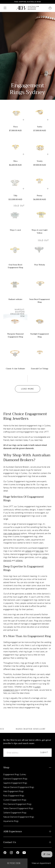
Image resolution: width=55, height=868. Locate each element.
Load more (27, 389)
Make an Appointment (41, 863)
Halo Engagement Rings (13, 791)
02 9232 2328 (13, 863)
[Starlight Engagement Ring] (40, 319)
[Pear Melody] (40, 250)
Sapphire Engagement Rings (15, 783)
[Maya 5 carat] (15, 215)
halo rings (40, 551)
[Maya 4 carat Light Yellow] (40, 215)
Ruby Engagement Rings (13, 795)
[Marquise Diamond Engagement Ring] (15, 319)
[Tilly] (15, 181)
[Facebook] (18, 852)
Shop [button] (6, 767)
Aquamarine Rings (11, 821)
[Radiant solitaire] (15, 284)
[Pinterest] (5, 852)
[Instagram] (11, 852)
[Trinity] (40, 146)
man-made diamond (11, 533)
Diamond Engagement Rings (15, 778)
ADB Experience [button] (12, 831)
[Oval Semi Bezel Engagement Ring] (15, 250)
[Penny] (40, 181)
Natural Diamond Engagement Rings (18, 787)
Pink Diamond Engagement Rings (17, 804)
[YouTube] (24, 852)
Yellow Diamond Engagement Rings (18, 808)
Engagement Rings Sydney (14, 774)
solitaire (28, 551)
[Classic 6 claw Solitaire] (15, 354)
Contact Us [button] (9, 842)
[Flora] (15, 112)
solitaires (19, 560)
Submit (44, 752)
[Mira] (15, 146)
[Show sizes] (23, 119)
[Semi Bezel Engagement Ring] (40, 284)
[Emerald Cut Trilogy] (40, 354)
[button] (5, 8)
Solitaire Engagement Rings (14, 812)
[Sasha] (40, 112)
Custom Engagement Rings (14, 800)
